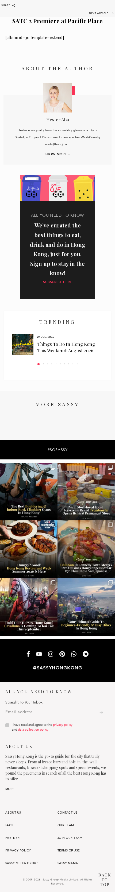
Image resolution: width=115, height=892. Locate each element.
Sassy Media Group (21, 863)
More (10, 789)
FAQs (9, 825)
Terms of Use (68, 851)
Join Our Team (69, 838)
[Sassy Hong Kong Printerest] (62, 654)
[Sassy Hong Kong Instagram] (50, 654)
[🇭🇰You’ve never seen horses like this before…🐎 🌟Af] (28, 607)
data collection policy (33, 729)
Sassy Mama (67, 863)
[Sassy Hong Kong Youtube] (39, 654)
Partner (12, 838)
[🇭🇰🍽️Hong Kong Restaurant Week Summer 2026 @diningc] (28, 549)
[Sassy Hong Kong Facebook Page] (28, 654)
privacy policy (62, 725)
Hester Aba (57, 119)
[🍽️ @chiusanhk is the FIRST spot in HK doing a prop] (86, 549)
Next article (99, 13)
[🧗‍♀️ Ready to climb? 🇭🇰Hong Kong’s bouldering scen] (28, 491)
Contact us (67, 813)
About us (13, 813)
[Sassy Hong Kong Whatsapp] (73, 654)
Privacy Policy (18, 851)
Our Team (65, 825)
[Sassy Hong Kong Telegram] (86, 654)
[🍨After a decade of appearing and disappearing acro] (86, 491)
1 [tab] (38, 364)
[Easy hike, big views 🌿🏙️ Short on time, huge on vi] (86, 607)
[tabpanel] (57, 344)
